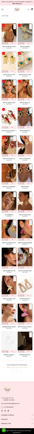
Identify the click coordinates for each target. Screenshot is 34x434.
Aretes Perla (25, 186)
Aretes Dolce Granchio (9, 130)
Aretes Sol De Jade (25, 74)
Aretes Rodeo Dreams (25, 242)
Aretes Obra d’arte (9, 102)
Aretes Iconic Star (9, 299)
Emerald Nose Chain (9, 327)
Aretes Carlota (25, 102)
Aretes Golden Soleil (9, 242)
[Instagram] (5, 411)
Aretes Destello (25, 299)
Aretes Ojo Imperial (9, 186)
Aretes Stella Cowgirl (25, 327)
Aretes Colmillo (9, 355)
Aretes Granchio (25, 158)
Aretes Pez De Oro (25, 214)
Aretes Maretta (25, 130)
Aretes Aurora (25, 46)
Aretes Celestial (25, 355)
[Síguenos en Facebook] (2, 411)
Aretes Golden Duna (25, 271)
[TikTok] (8, 411)
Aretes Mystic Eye (9, 74)
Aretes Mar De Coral (9, 46)
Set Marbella (9, 214)
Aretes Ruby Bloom (9, 271)
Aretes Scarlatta (9, 158)
